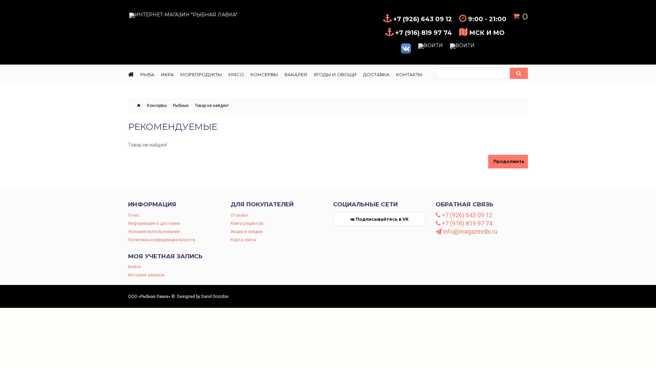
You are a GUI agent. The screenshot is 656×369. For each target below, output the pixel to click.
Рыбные (181, 105)
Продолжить (508, 161)
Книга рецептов (247, 223)
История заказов (146, 274)
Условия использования (154, 231)
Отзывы (239, 215)
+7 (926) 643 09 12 (466, 215)
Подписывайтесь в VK (382, 219)
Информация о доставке (154, 223)
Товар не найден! (212, 105)
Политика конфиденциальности (161, 239)
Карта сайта (243, 239)
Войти (134, 266)
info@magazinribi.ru (469, 231)
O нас (133, 215)
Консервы (157, 105)
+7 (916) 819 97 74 (466, 223)
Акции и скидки (246, 231)
